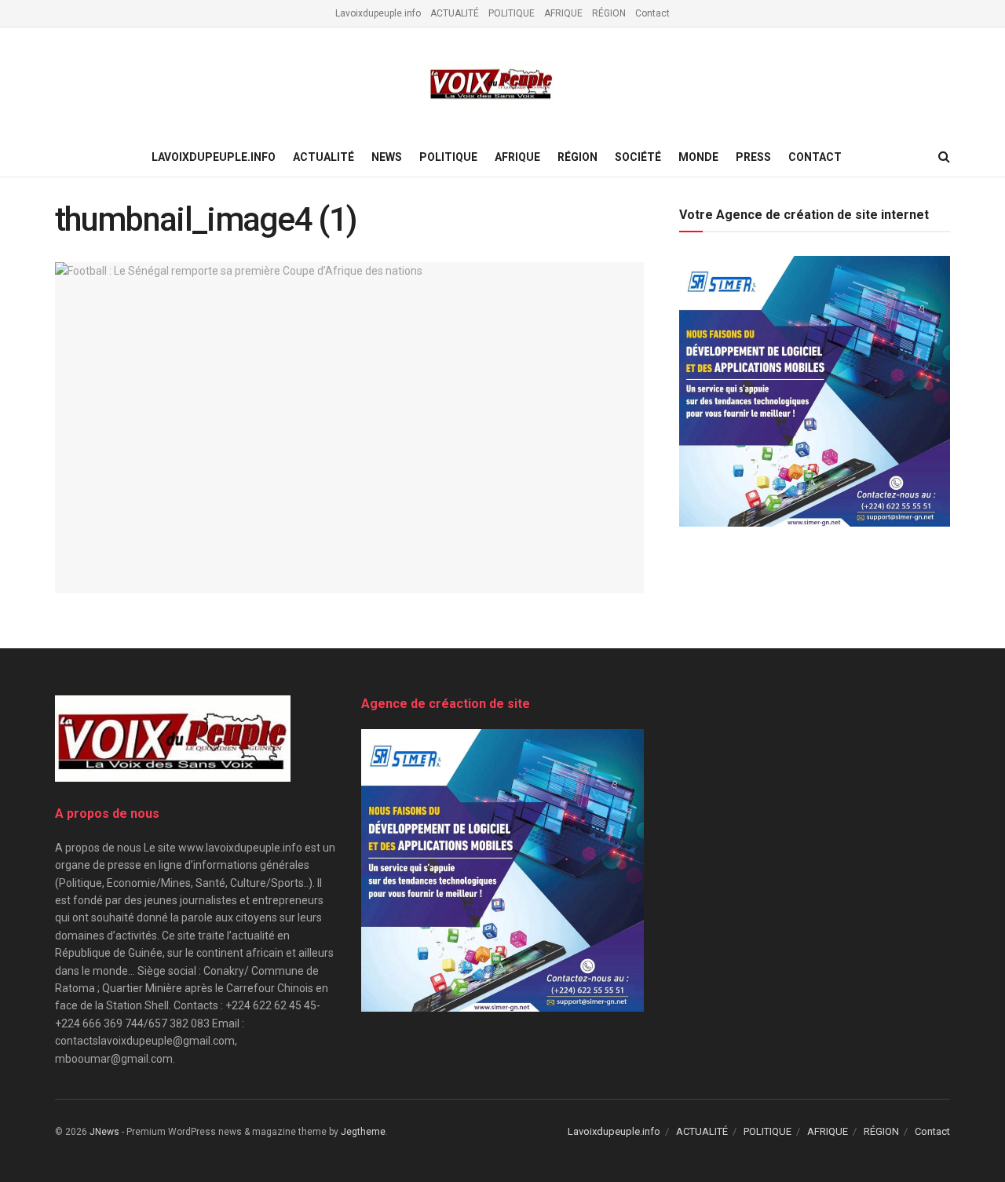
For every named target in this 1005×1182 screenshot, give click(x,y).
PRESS (753, 157)
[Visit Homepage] (491, 83)
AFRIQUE (563, 13)
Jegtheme (363, 1131)
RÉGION (609, 13)
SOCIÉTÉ (638, 157)
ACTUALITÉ (454, 13)
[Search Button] (944, 157)
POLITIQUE (511, 13)
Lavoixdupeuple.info (378, 13)
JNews (104, 1131)
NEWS (386, 157)
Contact (652, 13)
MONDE (698, 157)
